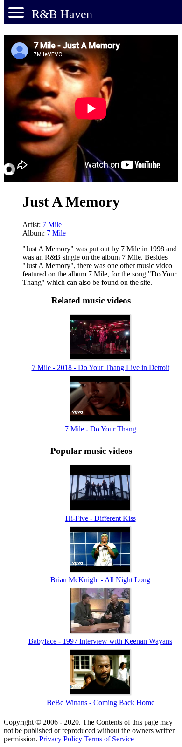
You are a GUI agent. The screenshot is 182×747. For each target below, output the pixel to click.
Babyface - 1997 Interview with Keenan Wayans (100, 641)
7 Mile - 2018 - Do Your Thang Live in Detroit (100, 367)
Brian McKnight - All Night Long (100, 580)
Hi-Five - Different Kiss (100, 518)
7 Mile (52, 225)
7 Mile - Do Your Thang (100, 429)
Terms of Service (109, 739)
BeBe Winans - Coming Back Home (100, 703)
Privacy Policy (60, 739)
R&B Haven (62, 14)
